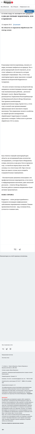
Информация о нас (25, 6)
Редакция (16, 24)
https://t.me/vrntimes (6, 413)
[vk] (15, 249)
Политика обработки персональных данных (13, 423)
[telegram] (20, 249)
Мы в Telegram (14, 6)
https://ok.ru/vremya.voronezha (9, 414)
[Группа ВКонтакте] (3, 349)
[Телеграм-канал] (7, 349)
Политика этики (5, 357)
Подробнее (29, 393)
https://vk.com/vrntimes (17, 413)
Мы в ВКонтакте (5, 6)
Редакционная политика (7, 354)
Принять (29, 11)
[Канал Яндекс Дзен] (10, 349)
